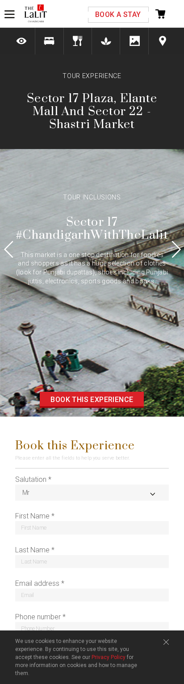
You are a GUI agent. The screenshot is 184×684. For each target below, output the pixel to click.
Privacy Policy (108, 657)
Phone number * (40, 617)
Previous (13, 249)
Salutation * (33, 479)
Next (171, 249)
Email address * (39, 583)
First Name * (34, 516)
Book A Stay (118, 14)
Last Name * (34, 550)
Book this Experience (91, 399)
